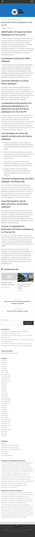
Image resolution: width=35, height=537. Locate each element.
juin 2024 (3, 407)
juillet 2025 (4, 385)
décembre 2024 (5, 399)
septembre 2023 (6, 425)
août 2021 (4, 436)
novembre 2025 (5, 377)
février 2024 (4, 415)
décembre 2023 (5, 419)
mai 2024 (3, 409)
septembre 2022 (6, 429)
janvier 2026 (4, 373)
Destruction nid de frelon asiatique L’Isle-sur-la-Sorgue (25, 286)
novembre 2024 (5, 401)
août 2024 (4, 405)
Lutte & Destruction (6, 455)
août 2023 (4, 427)
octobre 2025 (5, 379)
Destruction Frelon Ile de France (10, 445)
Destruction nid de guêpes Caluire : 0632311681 (15, 331)
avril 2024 (4, 411)
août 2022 (4, 431)
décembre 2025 (5, 375)
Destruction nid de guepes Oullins (11, 333)
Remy (4, 28)
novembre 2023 (5, 421)
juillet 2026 (4, 362)
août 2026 (4, 360)
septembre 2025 (6, 381)
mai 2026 (3, 366)
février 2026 (4, 370)
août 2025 (4, 383)
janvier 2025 (4, 397)
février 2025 (4, 395)
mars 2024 (4, 413)
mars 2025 (4, 393)
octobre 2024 (5, 403)
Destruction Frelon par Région (9, 447)
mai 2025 (3, 389)
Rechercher (4, 320)
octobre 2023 (5, 423)
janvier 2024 (4, 417)
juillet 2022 (4, 434)
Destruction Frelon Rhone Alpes (11, 19)
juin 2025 (3, 387)
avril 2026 (4, 368)
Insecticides (4, 453)
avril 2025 (4, 391)
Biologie (3, 443)
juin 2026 (3, 364)
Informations (4, 451)
